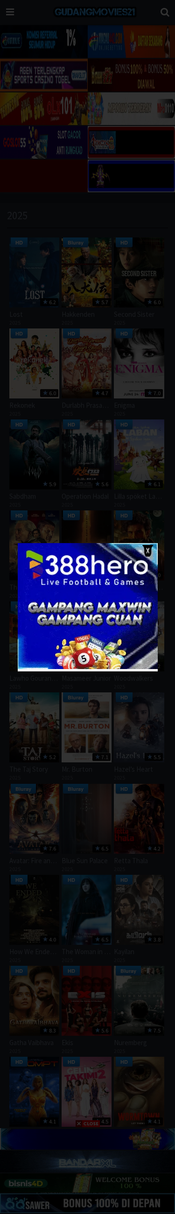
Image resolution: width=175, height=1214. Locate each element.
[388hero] (88, 667)
